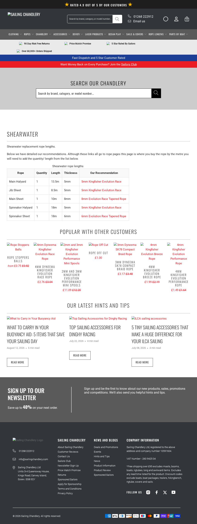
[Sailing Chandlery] (24, 14)
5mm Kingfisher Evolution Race (101, 181)
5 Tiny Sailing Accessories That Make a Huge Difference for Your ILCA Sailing (160, 334)
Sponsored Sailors (68, 479)
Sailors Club (129, 64)
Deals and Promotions (106, 447)
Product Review (102, 470)
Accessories (60, 34)
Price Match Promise (69, 470)
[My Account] (176, 19)
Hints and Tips (102, 456)
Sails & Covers (135, 34)
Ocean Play (115, 34)
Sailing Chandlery (30, 516)
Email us (139, 21)
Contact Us (64, 456)
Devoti (77, 34)
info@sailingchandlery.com (33, 459)
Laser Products (94, 34)
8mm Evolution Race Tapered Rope (103, 199)
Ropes (27, 34)
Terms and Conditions (70, 488)
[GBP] (164, 19)
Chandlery (42, 34)
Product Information (104, 465)
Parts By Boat (177, 34)
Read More (17, 362)
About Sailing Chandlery (70, 447)
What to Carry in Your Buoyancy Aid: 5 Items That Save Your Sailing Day (36, 334)
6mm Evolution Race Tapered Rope (103, 216)
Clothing (14, 34)
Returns (62, 474)
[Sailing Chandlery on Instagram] (148, 492)
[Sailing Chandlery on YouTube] (173, 492)
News (97, 461)
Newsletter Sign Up (68, 465)
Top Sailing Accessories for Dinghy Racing (95, 331)
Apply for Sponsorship (69, 484)
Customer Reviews (68, 451)
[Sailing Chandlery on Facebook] (157, 492)
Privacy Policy (65, 493)
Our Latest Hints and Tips (98, 305)
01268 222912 (143, 16)
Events (97, 451)
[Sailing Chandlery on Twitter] (165, 492)
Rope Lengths (156, 34)
